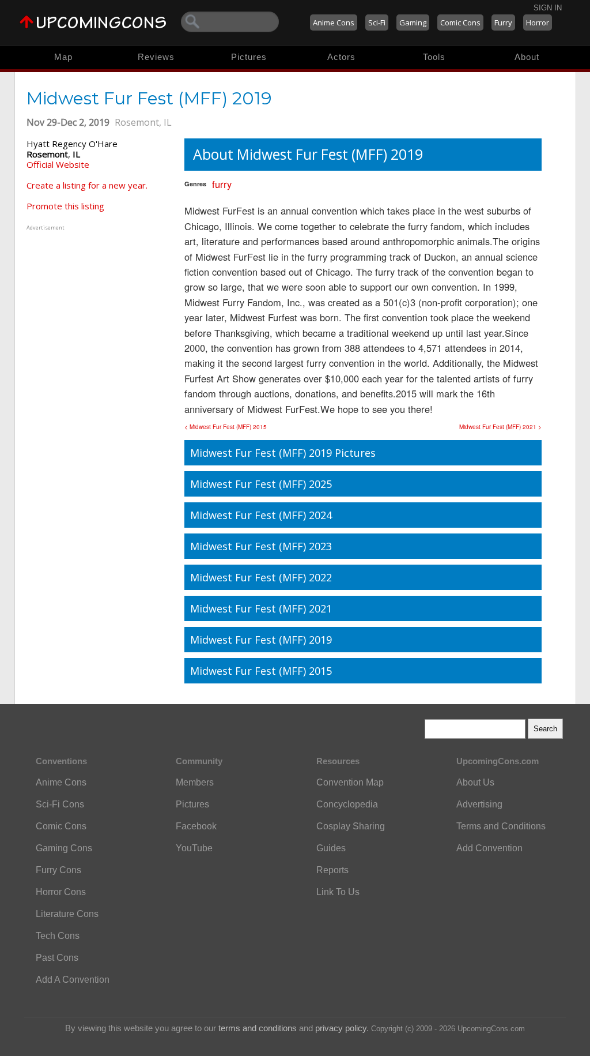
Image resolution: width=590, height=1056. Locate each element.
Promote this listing (65, 206)
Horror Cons (61, 892)
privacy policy (340, 1028)
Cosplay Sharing (350, 826)
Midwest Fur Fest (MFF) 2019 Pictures (283, 453)
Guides (331, 848)
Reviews (156, 57)
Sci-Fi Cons (60, 804)
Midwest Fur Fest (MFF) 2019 (261, 640)
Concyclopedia (347, 804)
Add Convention (489, 848)
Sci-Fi (376, 22)
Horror (537, 22)
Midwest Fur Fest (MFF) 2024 (261, 515)
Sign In (548, 7)
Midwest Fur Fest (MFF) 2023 (261, 546)
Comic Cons (460, 22)
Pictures (249, 57)
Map (63, 57)
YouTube (194, 848)
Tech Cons (58, 936)
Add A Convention (72, 979)
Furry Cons (58, 870)
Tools (434, 57)
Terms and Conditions (501, 826)
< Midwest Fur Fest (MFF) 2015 (225, 427)
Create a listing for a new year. (87, 185)
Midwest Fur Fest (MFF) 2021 (261, 608)
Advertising (479, 804)
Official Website (58, 164)
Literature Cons (67, 914)
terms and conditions (257, 1028)
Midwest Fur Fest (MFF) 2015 (261, 671)
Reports (332, 870)
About (527, 57)
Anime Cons (333, 22)
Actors (341, 57)
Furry (503, 22)
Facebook (196, 826)
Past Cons (57, 958)
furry (222, 184)
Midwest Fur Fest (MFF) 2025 (261, 484)
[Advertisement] (99, 305)
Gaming (412, 22)
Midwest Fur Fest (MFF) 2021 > (500, 427)
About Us (475, 782)
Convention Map (350, 782)
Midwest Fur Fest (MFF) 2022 (261, 577)
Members (195, 782)
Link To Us (338, 892)
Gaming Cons (64, 848)
